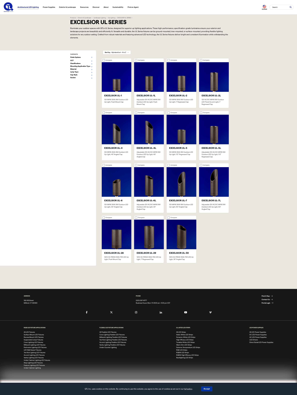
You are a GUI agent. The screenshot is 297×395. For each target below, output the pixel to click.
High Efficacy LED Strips (184, 340)
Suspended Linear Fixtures (33, 340)
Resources (84, 7)
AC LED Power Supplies (257, 337)
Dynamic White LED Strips (185, 337)
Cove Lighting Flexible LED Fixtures (112, 335)
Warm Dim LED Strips (184, 345)
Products (73, 17)
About (106, 7)
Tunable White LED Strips (185, 342)
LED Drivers (253, 340)
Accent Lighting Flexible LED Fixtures (112, 342)
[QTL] (8, 7)
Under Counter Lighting (108, 347)
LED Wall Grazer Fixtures (32, 350)
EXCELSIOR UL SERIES (124, 17)
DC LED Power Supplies (258, 335)
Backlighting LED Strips (184, 358)
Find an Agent (133, 7)
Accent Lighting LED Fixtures (34, 355)
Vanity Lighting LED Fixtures (34, 358)
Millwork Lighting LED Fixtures (34, 345)
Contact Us (266, 299)
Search (275, 7)
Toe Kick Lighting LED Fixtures (34, 352)
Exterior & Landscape (67, 7)
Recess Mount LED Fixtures (34, 337)
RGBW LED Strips (182, 352)
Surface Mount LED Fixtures (34, 335)
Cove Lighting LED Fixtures (33, 342)
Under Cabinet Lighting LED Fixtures (37, 360)
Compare (108, 60)
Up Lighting (111, 17)
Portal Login (266, 303)
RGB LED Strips (181, 350)
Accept (207, 389)
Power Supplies (49, 7)
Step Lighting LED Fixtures (33, 363)
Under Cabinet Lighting (32, 368)
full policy (188, 389)
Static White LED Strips (184, 335)
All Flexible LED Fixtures (107, 332)
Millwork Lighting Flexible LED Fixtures (113, 337)
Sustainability (118, 7)
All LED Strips (181, 332)
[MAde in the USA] (264, 7)
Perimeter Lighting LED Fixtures (35, 347)
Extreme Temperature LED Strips (188, 347)
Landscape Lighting (100, 17)
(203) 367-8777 (141, 300)
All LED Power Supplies (257, 332)
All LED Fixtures (29, 332)
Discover (96, 7)
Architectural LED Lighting (28, 7)
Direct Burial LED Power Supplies (261, 342)
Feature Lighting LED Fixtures (34, 365)
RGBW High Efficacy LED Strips (187, 355)
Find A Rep (266, 296)
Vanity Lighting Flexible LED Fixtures (112, 345)
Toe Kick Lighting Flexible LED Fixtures (113, 340)
